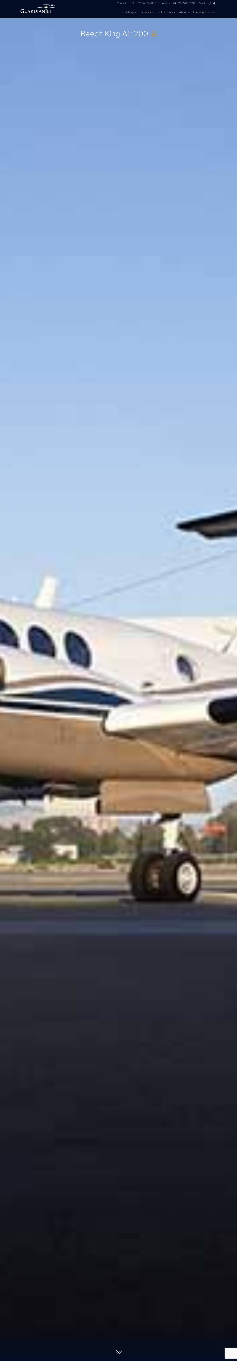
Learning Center (203, 12)
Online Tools (165, 12)
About (183, 12)
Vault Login (205, 3)
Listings (130, 12)
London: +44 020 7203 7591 (178, 3)
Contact (121, 3)
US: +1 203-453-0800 (143, 3)
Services (146, 12)
